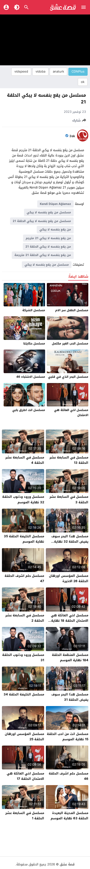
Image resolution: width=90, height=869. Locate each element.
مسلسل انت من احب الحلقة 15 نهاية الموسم (67, 736)
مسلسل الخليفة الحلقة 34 (24, 694)
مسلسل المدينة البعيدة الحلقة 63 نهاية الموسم (69, 815)
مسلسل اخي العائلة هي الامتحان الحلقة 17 (25, 776)
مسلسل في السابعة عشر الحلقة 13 (68, 460)
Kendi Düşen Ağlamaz (55, 204)
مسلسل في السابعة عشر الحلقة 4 (24, 460)
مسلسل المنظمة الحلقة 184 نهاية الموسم (70, 657)
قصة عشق (67, 864)
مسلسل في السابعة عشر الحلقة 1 (24, 815)
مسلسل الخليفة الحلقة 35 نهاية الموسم (24, 539)
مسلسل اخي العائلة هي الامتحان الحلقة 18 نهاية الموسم (69, 620)
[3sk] (82, 140)
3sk (72, 136)
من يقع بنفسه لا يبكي (55, 229)
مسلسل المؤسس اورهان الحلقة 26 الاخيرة (68, 578)
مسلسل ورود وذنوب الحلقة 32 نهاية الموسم (23, 499)
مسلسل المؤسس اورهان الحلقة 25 (24, 736)
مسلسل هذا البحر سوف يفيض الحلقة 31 (69, 697)
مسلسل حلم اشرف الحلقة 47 (24, 578)
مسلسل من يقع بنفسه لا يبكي (49, 212)
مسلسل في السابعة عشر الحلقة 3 (68, 499)
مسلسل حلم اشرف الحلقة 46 (68, 776)
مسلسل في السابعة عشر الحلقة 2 (24, 618)
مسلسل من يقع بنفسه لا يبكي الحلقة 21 (42, 221)
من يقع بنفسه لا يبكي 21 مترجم (48, 238)
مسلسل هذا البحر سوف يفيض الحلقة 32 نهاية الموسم (69, 541)
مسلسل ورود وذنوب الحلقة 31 (23, 657)
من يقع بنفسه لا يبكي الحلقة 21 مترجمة (42, 255)
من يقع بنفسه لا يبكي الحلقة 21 (48, 246)
